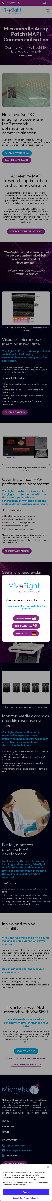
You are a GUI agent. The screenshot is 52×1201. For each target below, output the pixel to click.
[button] (48, 1167)
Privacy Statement (31, 1198)
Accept (26, 1192)
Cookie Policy (18, 1198)
